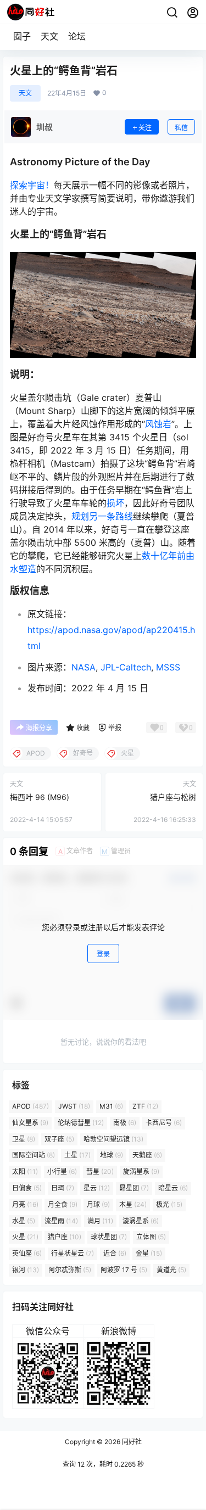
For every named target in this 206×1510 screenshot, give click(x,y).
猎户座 (64, 1237)
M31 (111, 1106)
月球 (98, 1204)
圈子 (22, 36)
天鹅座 (147, 1155)
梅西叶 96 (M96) (39, 797)
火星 (25, 1237)
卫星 (23, 1139)
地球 (111, 1155)
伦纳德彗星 (81, 1122)
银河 (25, 1270)
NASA (83, 667)
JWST (74, 1106)
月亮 (25, 1204)
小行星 (62, 1171)
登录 (103, 954)
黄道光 (171, 1270)
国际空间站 (33, 1155)
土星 (77, 1155)
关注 (145, 128)
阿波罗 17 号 (124, 1270)
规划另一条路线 (102, 516)
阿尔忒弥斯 (69, 1270)
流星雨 (61, 1221)
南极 (124, 1122)
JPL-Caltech (126, 667)
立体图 (151, 1237)
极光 (169, 1204)
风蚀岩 (158, 423)
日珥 (62, 1188)
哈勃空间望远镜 (113, 1139)
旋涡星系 (141, 1171)
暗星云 (173, 1188)
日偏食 (27, 1188)
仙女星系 (30, 1122)
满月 (100, 1221)
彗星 (100, 1171)
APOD (30, 1106)
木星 (133, 1204)
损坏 (115, 502)
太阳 (25, 1171)
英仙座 (27, 1253)
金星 (149, 1253)
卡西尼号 (164, 1122)
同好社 (131, 1442)
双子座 (59, 1139)
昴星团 (134, 1188)
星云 (96, 1188)
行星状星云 (72, 1253)
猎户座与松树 (173, 797)
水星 (23, 1221)
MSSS (168, 667)
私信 (181, 128)
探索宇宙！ (32, 185)
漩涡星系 (141, 1221)
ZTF (145, 1106)
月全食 (62, 1204)
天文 (49, 36)
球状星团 (109, 1237)
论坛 (77, 36)
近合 (114, 1253)
